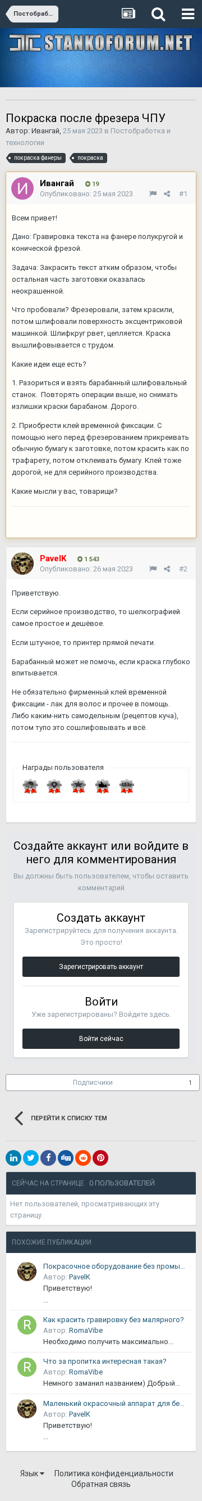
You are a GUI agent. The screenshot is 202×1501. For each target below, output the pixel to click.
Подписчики (93, 1083)
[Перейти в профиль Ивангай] (22, 188)
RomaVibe (86, 1330)
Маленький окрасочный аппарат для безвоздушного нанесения (115, 1403)
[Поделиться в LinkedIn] (13, 1158)
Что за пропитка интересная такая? (105, 1361)
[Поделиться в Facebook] (48, 1158)
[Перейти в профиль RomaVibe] (26, 1325)
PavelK (79, 1277)
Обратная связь (101, 1484)
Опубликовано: (86, 194)
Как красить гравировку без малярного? (113, 1319)
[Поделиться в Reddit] (83, 1158)
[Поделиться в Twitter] (31, 1158)
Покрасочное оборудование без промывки (115, 1266)
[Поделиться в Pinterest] (100, 1158)
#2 (183, 569)
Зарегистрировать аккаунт (101, 967)
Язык (30, 1473)
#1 (183, 194)
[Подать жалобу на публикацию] (153, 194)
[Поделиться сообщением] (167, 194)
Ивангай (45, 131)
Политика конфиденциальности (113, 1473)
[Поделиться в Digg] (66, 1158)
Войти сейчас (101, 1039)
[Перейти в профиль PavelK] (22, 563)
